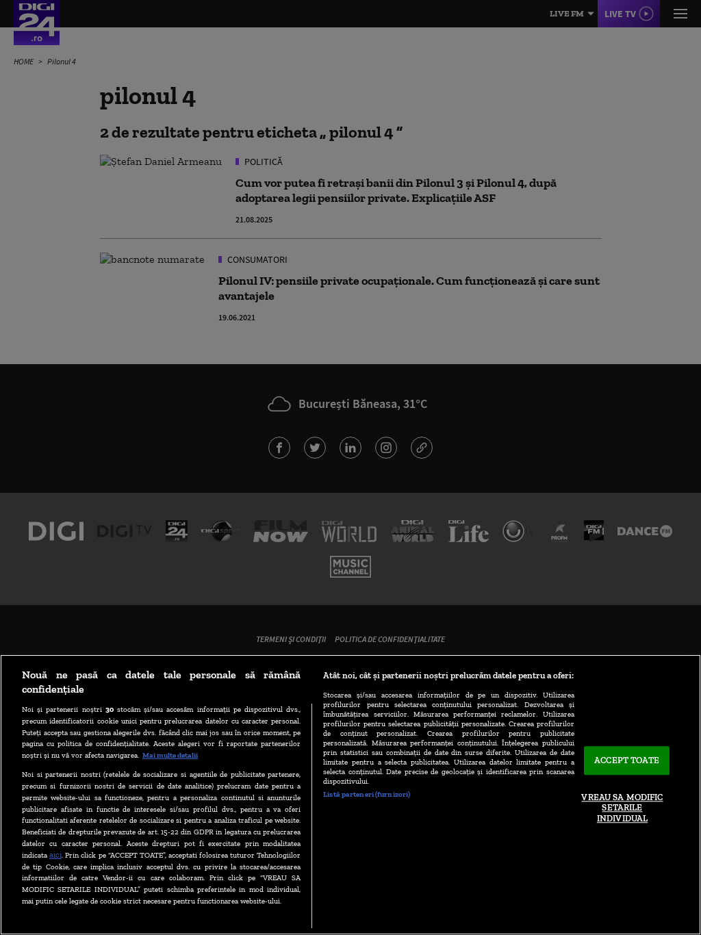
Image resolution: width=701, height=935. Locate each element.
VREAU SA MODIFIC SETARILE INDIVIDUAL (622, 807)
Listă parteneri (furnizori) (366, 794)
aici (55, 854)
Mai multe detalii (170, 755)
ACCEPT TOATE (626, 761)
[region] (350, 794)
